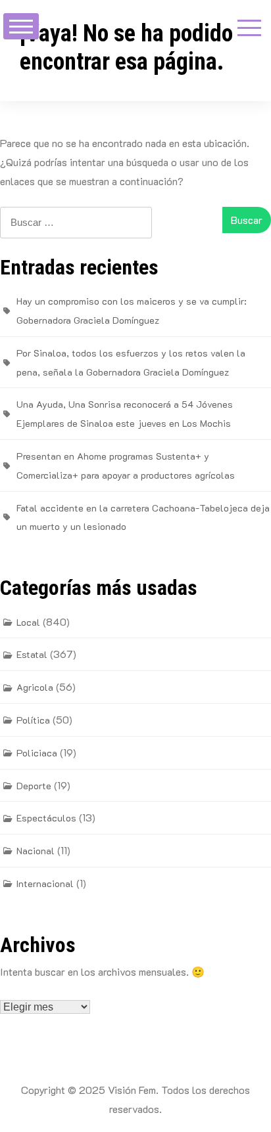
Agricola (34, 687)
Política (33, 720)
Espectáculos (46, 818)
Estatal (31, 654)
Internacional (45, 883)
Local (28, 622)
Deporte (33, 785)
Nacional (35, 850)
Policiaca (36, 753)
